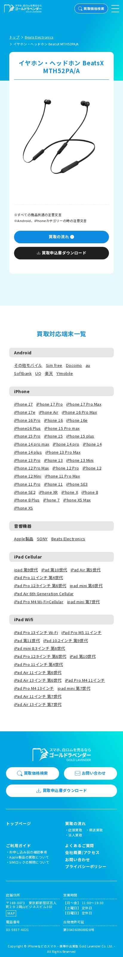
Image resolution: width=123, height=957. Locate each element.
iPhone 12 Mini (27, 476)
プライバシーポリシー (86, 866)
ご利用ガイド (18, 845)
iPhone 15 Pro (27, 436)
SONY (42, 538)
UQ (38, 373)
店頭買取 (75, 829)
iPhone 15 (53, 436)
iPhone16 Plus (27, 428)
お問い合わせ (94, 773)
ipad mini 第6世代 (86, 585)
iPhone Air (48, 412)
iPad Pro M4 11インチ (85, 680)
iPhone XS (23, 508)
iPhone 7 (51, 500)
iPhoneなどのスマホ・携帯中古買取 (53, 946)
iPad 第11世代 (27, 640)
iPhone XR (48, 492)
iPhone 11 (53, 484)
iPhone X (69, 492)
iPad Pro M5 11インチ (81, 632)
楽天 (49, 373)
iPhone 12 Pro (66, 468)
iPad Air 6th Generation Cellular (44, 593)
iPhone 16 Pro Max (79, 412)
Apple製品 (23, 538)
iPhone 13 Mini (79, 460)
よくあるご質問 (79, 845)
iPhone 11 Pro (27, 484)
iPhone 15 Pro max (62, 428)
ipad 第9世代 (26, 570)
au (88, 365)
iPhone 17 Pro (49, 404)
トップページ (18, 823)
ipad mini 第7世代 (83, 601)
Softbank (23, 373)
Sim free (54, 365)
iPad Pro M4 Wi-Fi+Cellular (39, 601)
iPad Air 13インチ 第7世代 (37, 704)
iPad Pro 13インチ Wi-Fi (36, 632)
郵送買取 (96, 829)
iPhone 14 (92, 444)
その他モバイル (28, 365)
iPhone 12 (92, 468)
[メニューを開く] (115, 8)
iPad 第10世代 (54, 570)
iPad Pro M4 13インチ (34, 688)
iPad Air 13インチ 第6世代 (37, 680)
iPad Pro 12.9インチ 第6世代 (40, 585)
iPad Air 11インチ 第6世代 (37, 672)
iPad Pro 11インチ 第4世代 (38, 577)
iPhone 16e (76, 420)
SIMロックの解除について (29, 862)
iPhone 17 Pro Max (83, 404)
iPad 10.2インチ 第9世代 (65, 640)
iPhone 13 (53, 460)
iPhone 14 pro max (31, 444)
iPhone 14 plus (28, 452)
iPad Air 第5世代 (86, 570)
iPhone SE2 (24, 492)
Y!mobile (64, 373)
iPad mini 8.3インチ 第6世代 (39, 648)
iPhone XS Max (77, 500)
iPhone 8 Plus (27, 500)
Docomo (74, 365)
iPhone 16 (53, 420)
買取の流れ (59, 236)
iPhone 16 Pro (27, 420)
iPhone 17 (23, 404)
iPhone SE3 (76, 484)
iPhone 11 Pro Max (62, 476)
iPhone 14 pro (66, 444)
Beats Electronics (68, 538)
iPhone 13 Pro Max (62, 452)
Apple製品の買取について (29, 857)
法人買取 (75, 835)
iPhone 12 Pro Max (31, 468)
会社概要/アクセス (82, 852)
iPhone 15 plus (80, 436)
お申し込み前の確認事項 (28, 852)
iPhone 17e (24, 412)
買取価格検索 (94, 8)
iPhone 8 (90, 492)
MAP (11, 913)
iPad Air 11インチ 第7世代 (37, 696)
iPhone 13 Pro (27, 460)
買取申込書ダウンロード (64, 253)
